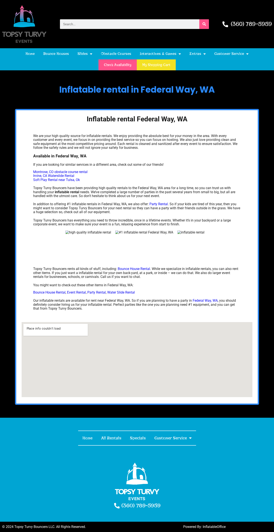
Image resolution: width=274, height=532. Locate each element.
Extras (195, 53)
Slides (82, 53)
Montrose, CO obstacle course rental (60, 172)
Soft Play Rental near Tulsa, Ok (56, 180)
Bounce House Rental (134, 269)
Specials (138, 438)
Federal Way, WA (205, 300)
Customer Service (229, 53)
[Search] (204, 24)
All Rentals (111, 438)
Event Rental (76, 292)
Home (30, 53)
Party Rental (158, 204)
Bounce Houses (56, 53)
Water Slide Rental (121, 292)
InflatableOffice (214, 527)
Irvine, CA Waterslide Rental (53, 176)
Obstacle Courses (116, 53)
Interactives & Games (158, 53)
